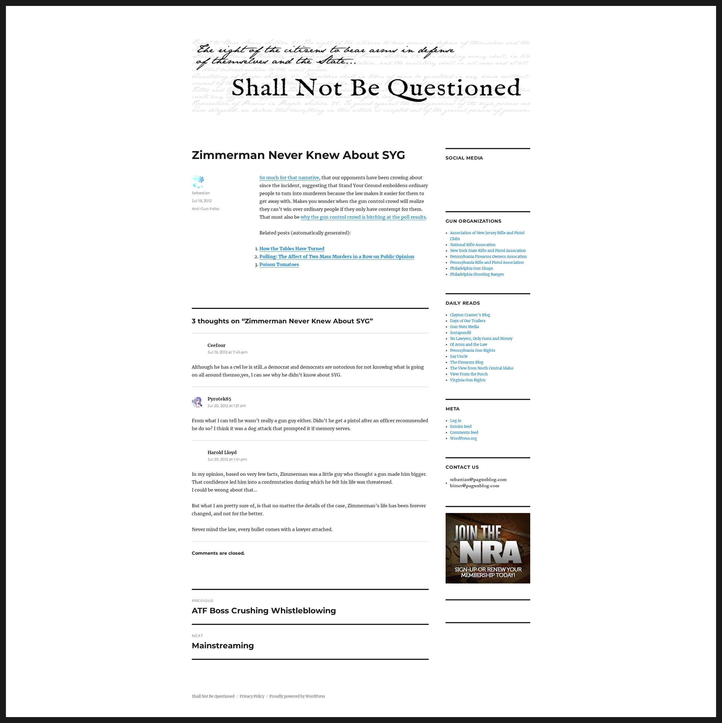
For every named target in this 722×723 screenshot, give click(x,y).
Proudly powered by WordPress (297, 696)
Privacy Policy (252, 696)
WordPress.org (463, 438)
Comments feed (464, 432)
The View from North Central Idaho (481, 368)
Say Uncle (459, 356)
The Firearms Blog (466, 362)
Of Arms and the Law (468, 344)
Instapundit (460, 332)
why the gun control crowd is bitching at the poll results (363, 217)
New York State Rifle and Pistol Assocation (488, 250)
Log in (455, 420)
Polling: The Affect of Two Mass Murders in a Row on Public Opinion (336, 256)
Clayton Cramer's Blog (470, 315)
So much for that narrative (289, 177)
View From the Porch (469, 374)
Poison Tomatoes (279, 264)
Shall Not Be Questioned (213, 696)
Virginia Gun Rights (468, 380)
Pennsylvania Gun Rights (472, 350)
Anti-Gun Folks (205, 208)
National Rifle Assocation (473, 244)
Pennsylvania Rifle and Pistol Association (487, 262)
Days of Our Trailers (468, 321)
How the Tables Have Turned (291, 248)
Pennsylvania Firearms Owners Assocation (488, 256)
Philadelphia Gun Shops (471, 268)
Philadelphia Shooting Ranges (477, 274)
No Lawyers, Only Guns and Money (481, 338)
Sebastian (201, 193)
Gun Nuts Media (464, 326)
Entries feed (461, 426)
